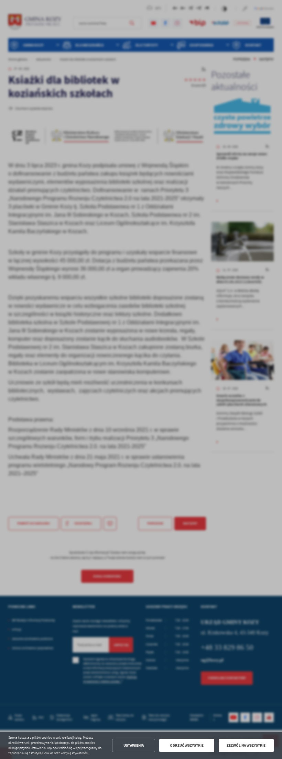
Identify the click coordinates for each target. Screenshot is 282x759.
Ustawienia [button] (133, 745)
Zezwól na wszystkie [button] (246, 745)
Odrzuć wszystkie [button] (187, 745)
